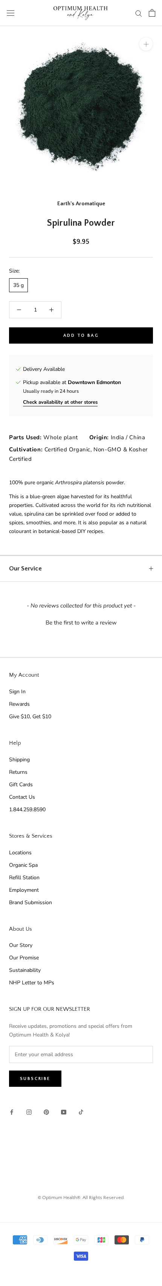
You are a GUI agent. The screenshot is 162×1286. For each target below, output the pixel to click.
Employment (24, 890)
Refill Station (24, 877)
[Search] (138, 13)
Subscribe (35, 1078)
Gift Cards (21, 784)
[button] (81, 622)
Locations (20, 852)
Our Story (20, 945)
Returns (18, 772)
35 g (18, 285)
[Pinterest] (46, 1111)
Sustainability (25, 970)
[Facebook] (11, 1111)
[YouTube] (63, 1111)
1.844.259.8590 (27, 809)
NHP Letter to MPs (31, 982)
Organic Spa (23, 865)
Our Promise (24, 957)
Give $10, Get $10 (30, 716)
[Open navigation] (10, 13)
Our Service (25, 568)
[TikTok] (81, 1111)
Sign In (17, 691)
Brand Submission (30, 902)
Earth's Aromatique (81, 203)
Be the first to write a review (81, 622)
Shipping (19, 759)
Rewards (19, 704)
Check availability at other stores (60, 402)
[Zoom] (146, 44)
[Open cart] (152, 13)
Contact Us (22, 797)
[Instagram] (29, 1111)
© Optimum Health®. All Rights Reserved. (81, 1197)
